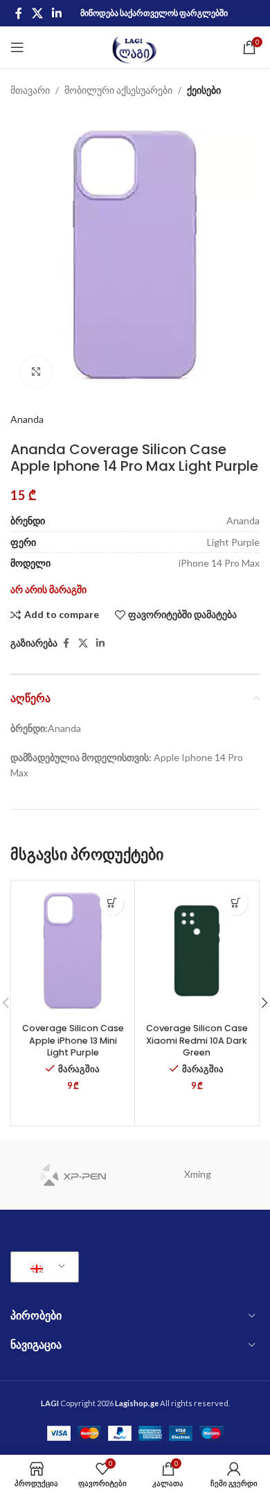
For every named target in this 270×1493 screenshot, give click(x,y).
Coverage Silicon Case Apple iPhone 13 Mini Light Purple (73, 1040)
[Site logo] (135, 46)
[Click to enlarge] (36, 371)
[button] (112, 903)
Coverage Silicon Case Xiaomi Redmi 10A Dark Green (197, 1040)
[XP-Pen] (72, 1175)
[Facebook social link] (18, 13)
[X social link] (37, 13)
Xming (197, 1174)
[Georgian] (42, 1267)
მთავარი (30, 90)
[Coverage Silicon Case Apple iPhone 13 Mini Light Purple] (73, 950)
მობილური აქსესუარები (118, 90)
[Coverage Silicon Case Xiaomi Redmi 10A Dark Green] (196, 950)
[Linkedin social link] (56, 13)
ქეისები (204, 90)
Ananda (27, 419)
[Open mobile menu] (17, 47)
